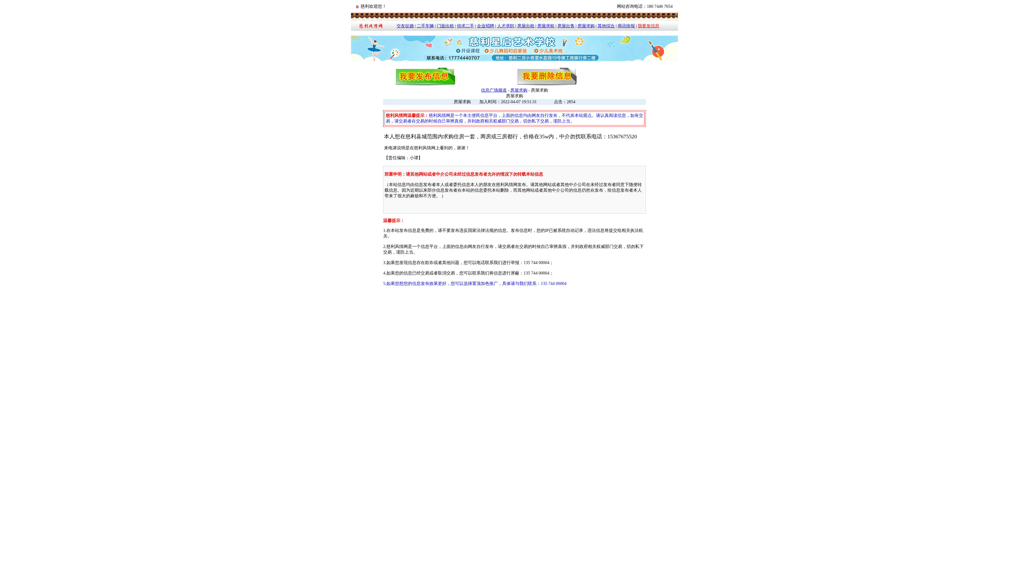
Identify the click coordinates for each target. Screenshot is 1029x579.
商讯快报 (626, 26)
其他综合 (606, 26)
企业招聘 (485, 26)
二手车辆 (425, 26)
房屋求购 (586, 26)
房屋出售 (566, 26)
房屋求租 (545, 26)
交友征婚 (405, 26)
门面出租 (445, 26)
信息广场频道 (494, 90)
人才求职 (505, 26)
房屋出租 (525, 26)
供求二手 (465, 26)
